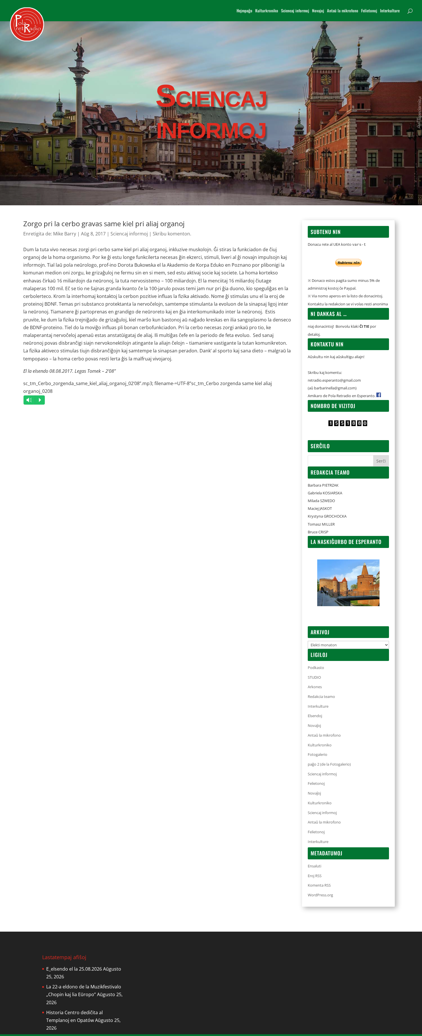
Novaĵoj (314, 725)
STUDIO (314, 677)
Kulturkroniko (266, 11)
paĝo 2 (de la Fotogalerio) (329, 764)
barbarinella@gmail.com (334, 388)
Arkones (315, 686)
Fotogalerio (317, 754)
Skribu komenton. (172, 234)
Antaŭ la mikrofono (342, 11)
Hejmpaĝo (244, 11)
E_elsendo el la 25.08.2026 (74, 969)
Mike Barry (64, 234)
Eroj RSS (315, 875)
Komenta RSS (319, 885)
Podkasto (316, 667)
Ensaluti (314, 866)
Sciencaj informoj (295, 11)
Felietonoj (369, 11)
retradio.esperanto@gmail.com (334, 380)
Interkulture (390, 11)
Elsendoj (315, 715)
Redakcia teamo (321, 696)
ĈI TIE (364, 326)
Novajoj (318, 11)
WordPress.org (320, 895)
